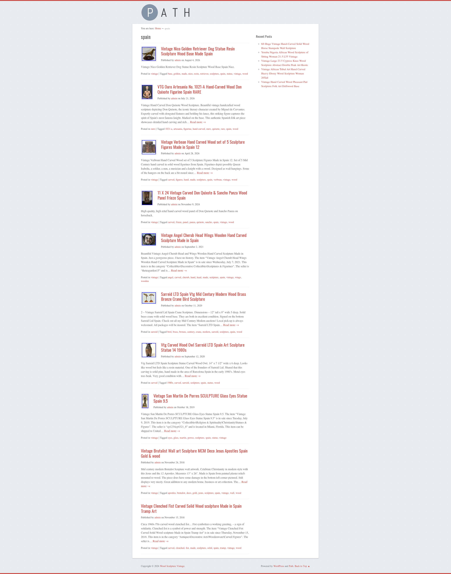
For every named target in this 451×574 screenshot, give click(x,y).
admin (178, 60)
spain (222, 73)
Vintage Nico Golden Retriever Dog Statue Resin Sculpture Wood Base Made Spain (198, 51)
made (184, 73)
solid (209, 547)
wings (238, 277)
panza (192, 222)
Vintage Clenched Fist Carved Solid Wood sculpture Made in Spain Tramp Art (191, 508)
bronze (182, 331)
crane (198, 331)
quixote (216, 128)
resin (196, 73)
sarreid (154, 331)
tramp (223, 547)
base (170, 73)
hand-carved (199, 128)
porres (191, 437)
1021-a (168, 128)
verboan (218, 179)
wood (245, 73)
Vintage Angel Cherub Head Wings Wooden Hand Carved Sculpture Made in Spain (203, 237)
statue (229, 73)
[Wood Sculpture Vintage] (167, 18)
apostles (172, 492)
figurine (187, 128)
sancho (208, 222)
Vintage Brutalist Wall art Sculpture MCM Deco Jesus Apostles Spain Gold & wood (194, 453)
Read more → (197, 122)
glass (176, 437)
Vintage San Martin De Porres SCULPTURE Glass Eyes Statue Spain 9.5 (200, 398)
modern (206, 331)
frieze (178, 222)
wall (232, 492)
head (199, 277)
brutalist (181, 492)
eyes (170, 437)
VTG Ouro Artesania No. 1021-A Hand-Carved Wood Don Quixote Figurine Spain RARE (199, 89)
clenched (180, 547)
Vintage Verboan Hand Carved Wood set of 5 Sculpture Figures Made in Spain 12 (203, 144)
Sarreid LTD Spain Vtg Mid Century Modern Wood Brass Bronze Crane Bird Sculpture (203, 296)
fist (187, 547)
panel (185, 222)
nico (190, 73)
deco (189, 492)
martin (183, 437)
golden (177, 73)
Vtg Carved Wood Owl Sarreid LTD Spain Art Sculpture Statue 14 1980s (203, 347)
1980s (170, 382)
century (190, 331)
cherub (186, 277)
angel (170, 277)
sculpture (214, 73)
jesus (200, 492)
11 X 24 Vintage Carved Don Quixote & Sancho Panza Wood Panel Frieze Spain (202, 195)
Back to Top (301, 566)
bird (169, 331)
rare (223, 128)
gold (195, 492)
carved (171, 179)
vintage (154, 73)
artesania (178, 128)
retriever (204, 73)
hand (186, 179)
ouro (153, 128)
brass (175, 331)
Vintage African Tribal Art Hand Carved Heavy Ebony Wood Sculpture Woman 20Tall (283, 73)
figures (179, 179)
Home (158, 28)
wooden (145, 281)
